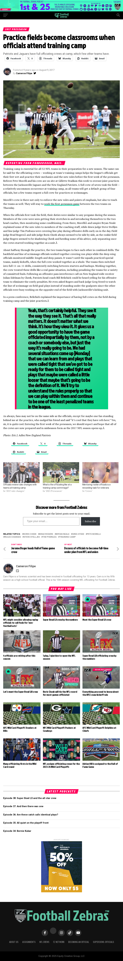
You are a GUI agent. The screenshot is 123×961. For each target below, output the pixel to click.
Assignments (29, 942)
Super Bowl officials (103, 942)
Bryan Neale (62, 534)
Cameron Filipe (24, 73)
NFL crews (44, 942)
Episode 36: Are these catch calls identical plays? (30, 814)
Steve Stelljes (32, 537)
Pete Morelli (94, 534)
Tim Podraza (50, 537)
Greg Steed (78, 534)
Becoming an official (78, 942)
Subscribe (90, 521)
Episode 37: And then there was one (23, 806)
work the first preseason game (61, 204)
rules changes (12, 537)
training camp (67, 537)
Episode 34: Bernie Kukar (17, 831)
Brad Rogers (46, 534)
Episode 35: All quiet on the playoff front (26, 823)
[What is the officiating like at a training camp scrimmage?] (61, 472)
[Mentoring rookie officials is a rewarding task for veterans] (100, 472)
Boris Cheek (29, 534)
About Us (13, 942)
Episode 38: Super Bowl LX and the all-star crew (29, 798)
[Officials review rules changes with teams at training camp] (21, 472)
